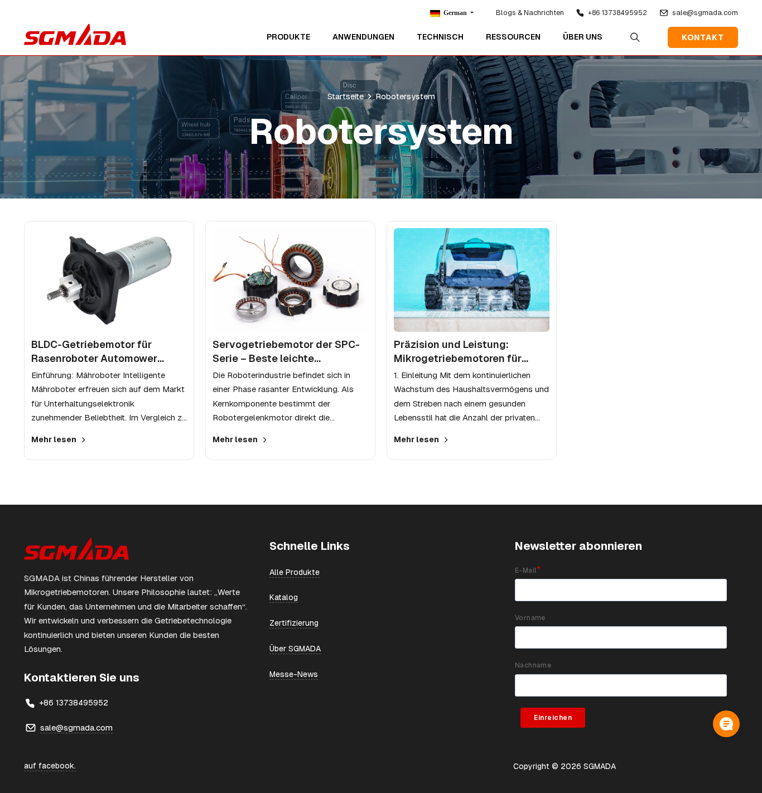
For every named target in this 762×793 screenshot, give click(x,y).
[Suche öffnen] (635, 37)
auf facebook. (50, 765)
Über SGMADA (295, 648)
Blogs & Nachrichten (530, 12)
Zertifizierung (294, 622)
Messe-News (293, 674)
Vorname (530, 618)
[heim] (75, 34)
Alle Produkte (294, 572)
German (455, 13)
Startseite (345, 96)
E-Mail (525, 570)
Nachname (533, 665)
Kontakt (703, 37)
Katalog (283, 597)
